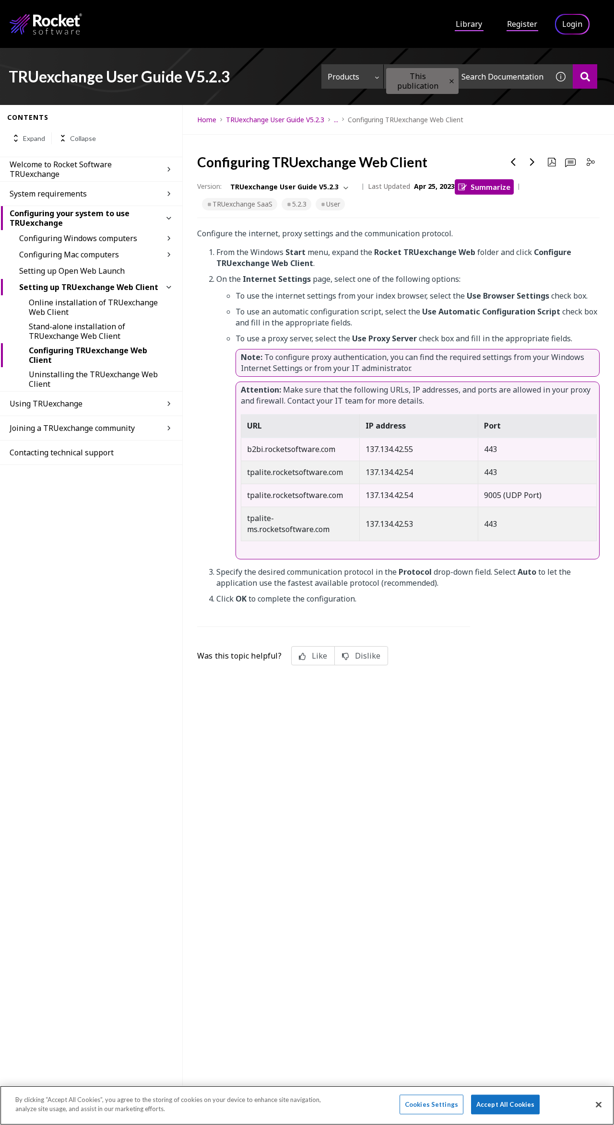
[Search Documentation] (585, 76)
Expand (34, 138)
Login (572, 24)
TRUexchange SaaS (242, 204)
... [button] (336, 120)
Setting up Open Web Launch (72, 271)
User (333, 204)
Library (469, 24)
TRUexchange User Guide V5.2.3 (275, 120)
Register (522, 24)
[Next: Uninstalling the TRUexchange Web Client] (532, 162)
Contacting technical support (62, 452)
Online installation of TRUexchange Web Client (93, 307)
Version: (209, 186)
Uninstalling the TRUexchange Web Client (93, 379)
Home (206, 120)
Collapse (83, 138)
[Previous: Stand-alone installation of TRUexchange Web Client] (513, 162)
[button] (451, 81)
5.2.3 (299, 204)
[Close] (598, 1104)
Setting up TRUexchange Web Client (88, 287)
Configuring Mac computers (69, 254)
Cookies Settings (431, 1104)
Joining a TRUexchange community (72, 428)
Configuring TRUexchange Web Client (88, 355)
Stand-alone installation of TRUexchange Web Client (77, 331)
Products (343, 76)
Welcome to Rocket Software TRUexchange (61, 169)
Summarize (490, 186)
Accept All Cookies (505, 1104)
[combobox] (466, 76)
